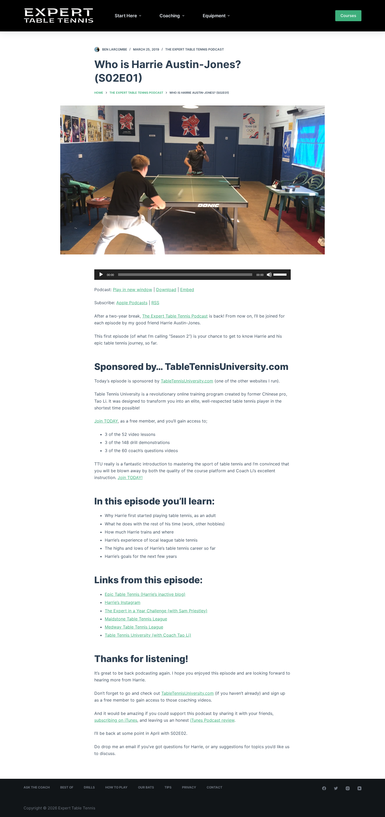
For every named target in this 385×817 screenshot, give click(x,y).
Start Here (126, 15)
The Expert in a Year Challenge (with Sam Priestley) (156, 610)
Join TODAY (106, 421)
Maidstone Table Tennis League (136, 618)
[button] (140, 16)
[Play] (101, 274)
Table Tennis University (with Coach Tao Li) (148, 635)
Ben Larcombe (114, 49)
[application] (192, 274)
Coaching (170, 15)
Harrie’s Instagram (122, 602)
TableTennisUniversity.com (187, 381)
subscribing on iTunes (115, 720)
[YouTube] (359, 788)
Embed (187, 289)
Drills (89, 787)
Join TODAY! (130, 477)
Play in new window (132, 289)
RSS (155, 302)
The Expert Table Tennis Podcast (194, 49)
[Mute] (269, 274)
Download (166, 289)
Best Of (66, 787)
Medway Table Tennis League (134, 627)
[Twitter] (336, 788)
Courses (348, 15)
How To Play (116, 787)
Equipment (214, 15)
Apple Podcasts (131, 302)
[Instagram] (348, 788)
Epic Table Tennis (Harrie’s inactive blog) (145, 594)
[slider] (280, 274)
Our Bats (146, 787)
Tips (168, 787)
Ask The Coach (37, 787)
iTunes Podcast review (212, 720)
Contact (214, 787)
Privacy (189, 787)
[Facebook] (324, 788)
